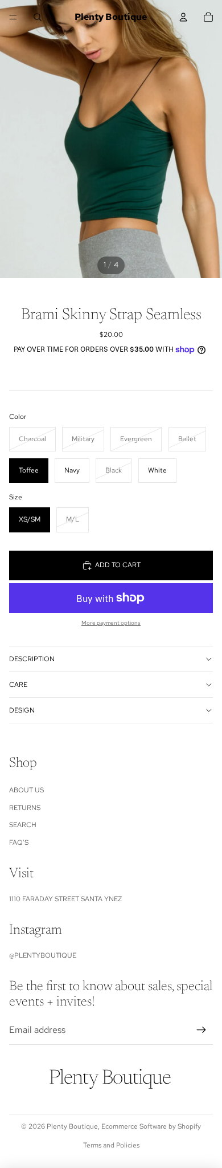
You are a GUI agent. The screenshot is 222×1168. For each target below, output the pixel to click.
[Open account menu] (183, 17)
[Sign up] (201, 1030)
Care (18, 684)
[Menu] (13, 17)
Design (22, 710)
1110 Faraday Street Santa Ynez (65, 899)
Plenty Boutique (72, 1126)
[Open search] (37, 17)
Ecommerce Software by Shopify (151, 1126)
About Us (26, 790)
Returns (24, 807)
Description (32, 659)
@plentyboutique (42, 955)
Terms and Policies (111, 1145)
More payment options (111, 622)
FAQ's (18, 842)
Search (22, 824)
